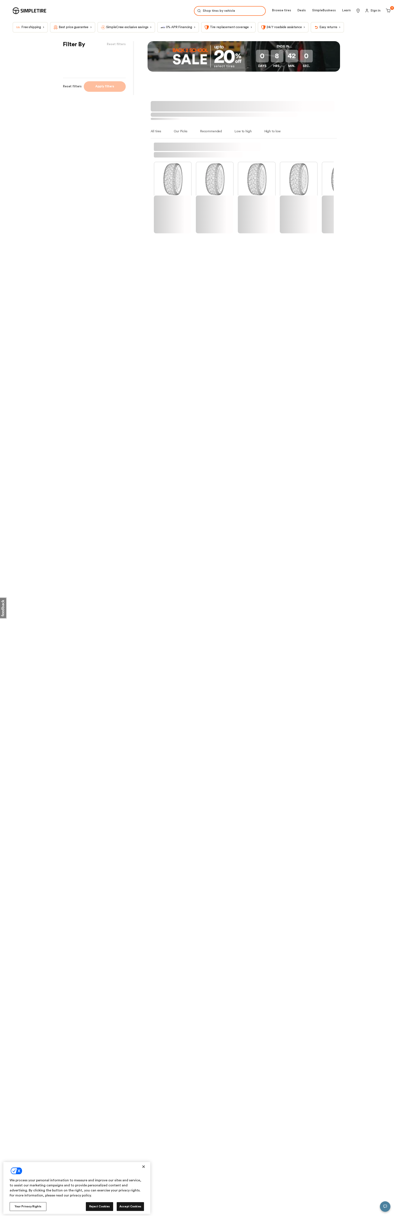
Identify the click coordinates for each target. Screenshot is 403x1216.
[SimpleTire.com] (29, 10)
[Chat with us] (385, 1206)
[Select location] (358, 10)
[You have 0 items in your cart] (387, 10)
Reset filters (72, 86)
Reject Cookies (99, 1206)
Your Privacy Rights (28, 1206)
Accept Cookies (130, 1206)
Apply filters (104, 86)
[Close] (143, 1166)
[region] (76, 1188)
